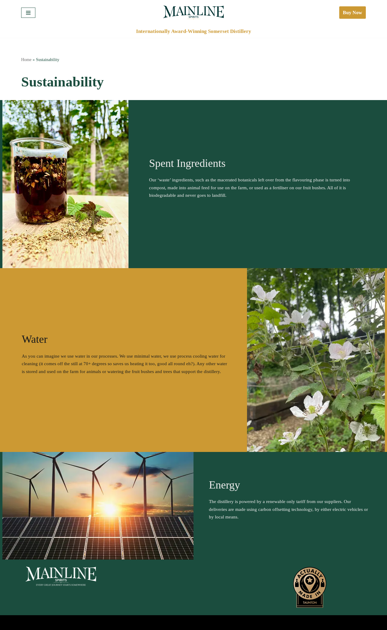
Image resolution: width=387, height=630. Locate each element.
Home (26, 59)
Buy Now (352, 12)
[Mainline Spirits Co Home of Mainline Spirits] (193, 12)
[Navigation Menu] (28, 13)
